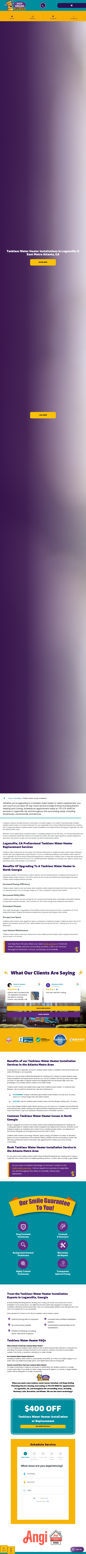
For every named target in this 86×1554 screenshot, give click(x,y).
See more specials (43, 1426)
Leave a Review (43, 1014)
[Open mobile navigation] (71, 5)
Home (12, 18)
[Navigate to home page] (14, 5)
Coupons (53, 18)
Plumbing (17, 798)
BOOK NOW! (11, 1552)
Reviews (32, 18)
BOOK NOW (43, 262)
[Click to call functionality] (43, 5)
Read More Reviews (43, 1008)
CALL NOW (43, 415)
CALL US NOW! (4, 1550)
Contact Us (73, 18)
